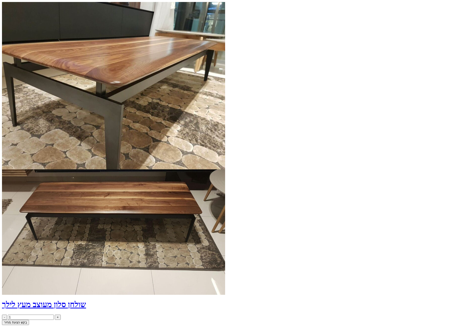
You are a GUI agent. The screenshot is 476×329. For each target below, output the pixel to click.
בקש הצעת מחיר (15, 322)
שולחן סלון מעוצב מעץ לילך (44, 304)
